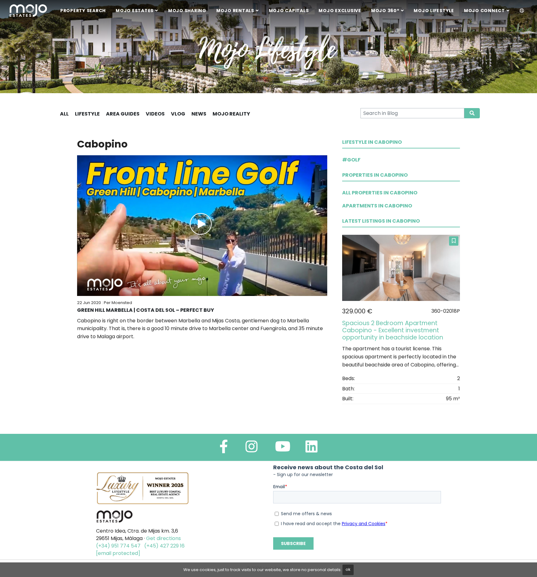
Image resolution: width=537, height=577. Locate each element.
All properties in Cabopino (379, 192)
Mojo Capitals (289, 10)
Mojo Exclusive (340, 10)
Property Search (83, 10)
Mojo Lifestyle (434, 10)
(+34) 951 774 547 (118, 545)
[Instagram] (251, 449)
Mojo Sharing (187, 10)
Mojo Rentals (235, 10)
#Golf (351, 159)
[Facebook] (224, 449)
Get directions (163, 538)
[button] (522, 11)
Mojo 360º (385, 10)
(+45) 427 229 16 (164, 545)
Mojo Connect (484, 10)
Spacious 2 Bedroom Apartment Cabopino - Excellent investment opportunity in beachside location (392, 330)
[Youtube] (283, 449)
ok (348, 569)
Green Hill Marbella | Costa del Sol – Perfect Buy (145, 310)
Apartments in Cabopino (377, 205)
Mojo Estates (135, 10)
